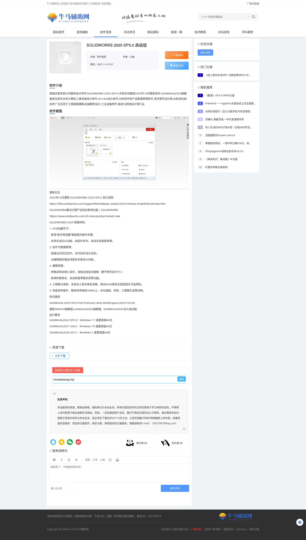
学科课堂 (247, 32)
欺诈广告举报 (212, 529)
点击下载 (60, 355)
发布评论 (175, 488)
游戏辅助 (82, 32)
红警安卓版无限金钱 (213, 167)
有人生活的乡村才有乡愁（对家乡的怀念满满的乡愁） (232, 127)
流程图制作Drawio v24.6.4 (217, 135)
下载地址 (178, 55)
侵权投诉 (228, 529)
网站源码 (153, 32)
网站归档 (254, 529)
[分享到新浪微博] (78, 442)
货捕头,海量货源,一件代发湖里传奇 (222, 119)
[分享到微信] (70, 442)
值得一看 (176, 32)
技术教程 (200, 32)
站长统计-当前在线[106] (174, 529)
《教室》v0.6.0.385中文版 (217, 95)
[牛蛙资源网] (69, 17)
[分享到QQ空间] (53, 442)
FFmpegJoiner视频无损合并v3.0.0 (221, 151)
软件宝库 (105, 32)
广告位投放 (253, 3)
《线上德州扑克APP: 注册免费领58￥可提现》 (228, 75)
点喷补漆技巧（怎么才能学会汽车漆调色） (226, 111)
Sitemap (241, 529)
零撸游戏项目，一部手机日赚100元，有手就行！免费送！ (234, 143)
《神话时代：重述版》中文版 (218, 159)
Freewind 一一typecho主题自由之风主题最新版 (229, 103)
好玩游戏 (224, 32)
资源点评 (178, 65)
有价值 (141, 443)
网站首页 (58, 32)
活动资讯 (129, 32)
